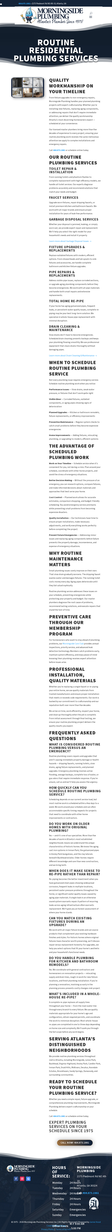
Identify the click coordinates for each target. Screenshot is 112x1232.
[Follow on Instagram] (22, 1179)
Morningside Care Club (73, 643)
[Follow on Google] (28, 1179)
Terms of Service (63, 1229)
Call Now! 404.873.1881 (75, 1142)
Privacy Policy (47, 1229)
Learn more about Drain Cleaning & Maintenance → (73, 355)
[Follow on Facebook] (16, 1179)
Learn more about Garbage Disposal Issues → (70, 241)
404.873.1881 (24, 3)
